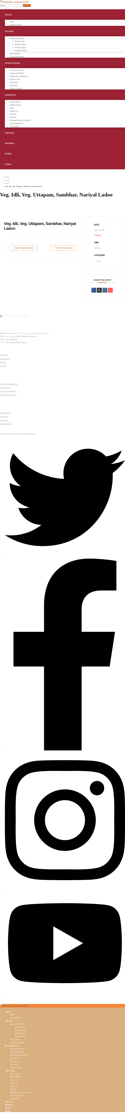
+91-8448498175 (11, 339)
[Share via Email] (110, 290)
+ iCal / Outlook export (63, 248)
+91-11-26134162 (15, 336)
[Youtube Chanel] (65, 996)
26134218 (25, 336)
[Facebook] (65, 750)
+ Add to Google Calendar (23, 248)
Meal (7, 183)
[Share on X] (99, 290)
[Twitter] (65, 557)
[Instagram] (65, 888)
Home (7, 177)
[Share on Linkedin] (104, 290)
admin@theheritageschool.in (16, 342)
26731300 (33, 336)
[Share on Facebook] (93, 290)
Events (7, 180)
